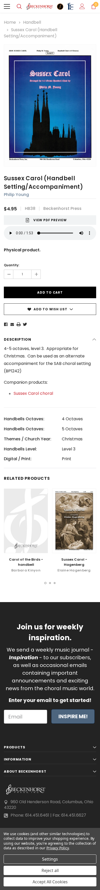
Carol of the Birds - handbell (26, 562)
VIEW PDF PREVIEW (50, 220)
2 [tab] (50, 583)
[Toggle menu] (7, 6)
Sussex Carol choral (33, 393)
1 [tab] (45, 583)
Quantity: (11, 265)
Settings (50, 859)
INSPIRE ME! (73, 716)
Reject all (50, 870)
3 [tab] (55, 583)
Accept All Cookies (50, 882)
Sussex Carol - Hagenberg (74, 562)
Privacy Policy (57, 847)
